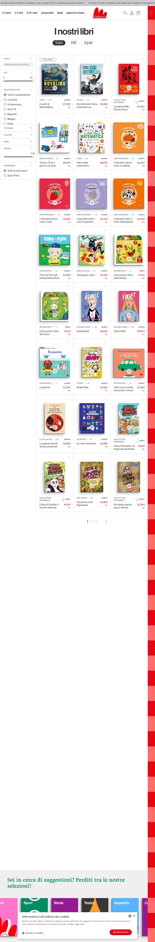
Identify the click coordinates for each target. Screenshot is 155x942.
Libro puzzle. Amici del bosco (49, 333)
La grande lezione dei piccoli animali (49, 445)
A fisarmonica (14, 104)
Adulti (60, 12)
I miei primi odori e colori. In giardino (86, 220)
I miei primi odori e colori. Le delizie (123, 164)
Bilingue (11, 119)
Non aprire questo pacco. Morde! (123, 506)
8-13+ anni (32, 12)
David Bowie (83, 331)
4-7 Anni (19, 12)
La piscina (45, 387)
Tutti (59, 43)
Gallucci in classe (75, 12)
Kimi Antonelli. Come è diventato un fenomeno (87, 105)
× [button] (134, 916)
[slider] (4, 81)
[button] (32, 933)
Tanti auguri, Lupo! (86, 274)
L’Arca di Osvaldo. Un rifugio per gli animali (124, 447)
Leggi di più (79, 924)
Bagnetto (12, 114)
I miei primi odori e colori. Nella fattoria (123, 220)
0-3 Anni (6, 12)
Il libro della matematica (83, 164)
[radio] (59, 42)
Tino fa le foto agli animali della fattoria (49, 276)
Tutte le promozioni (17, 170)
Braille (10, 123)
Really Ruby (83, 387)
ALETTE (11, 109)
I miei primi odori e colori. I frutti (49, 220)
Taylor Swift (120, 331)
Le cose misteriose (86, 443)
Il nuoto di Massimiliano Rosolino (46, 105)
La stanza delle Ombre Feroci (121, 108)
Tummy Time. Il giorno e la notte (48, 164)
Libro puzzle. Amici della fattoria (123, 276)
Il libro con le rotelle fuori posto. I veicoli (123, 389)
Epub (88, 43)
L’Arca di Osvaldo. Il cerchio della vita (49, 506)
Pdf (73, 43)
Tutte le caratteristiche (18, 94)
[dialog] (77, 925)
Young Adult (47, 12)
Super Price (13, 175)
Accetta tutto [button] (120, 932)
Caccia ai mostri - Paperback (85, 504)
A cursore (12, 99)
